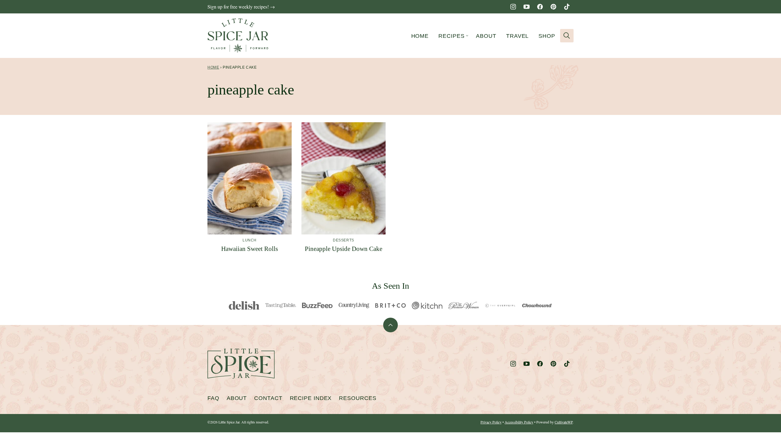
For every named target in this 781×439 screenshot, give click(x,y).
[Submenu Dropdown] (467, 35)
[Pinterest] (553, 6)
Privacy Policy (491, 421)
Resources (357, 398)
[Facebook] (540, 6)
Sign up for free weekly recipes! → (241, 6)
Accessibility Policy (519, 421)
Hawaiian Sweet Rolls (249, 248)
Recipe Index (311, 398)
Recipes (451, 36)
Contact (268, 398)
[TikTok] (567, 6)
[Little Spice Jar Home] (237, 35)
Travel (517, 36)
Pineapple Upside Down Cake (343, 248)
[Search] (567, 35)
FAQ (213, 398)
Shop (546, 36)
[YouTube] (526, 6)
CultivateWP (564, 421)
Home (420, 36)
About (486, 36)
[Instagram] (513, 6)
